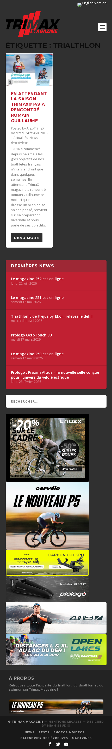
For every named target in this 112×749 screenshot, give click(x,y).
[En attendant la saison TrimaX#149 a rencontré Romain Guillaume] (29, 69)
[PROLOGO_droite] (47, 599)
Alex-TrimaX (35, 128)
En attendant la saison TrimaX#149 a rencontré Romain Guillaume (29, 107)
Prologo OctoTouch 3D (31, 335)
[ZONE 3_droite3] (56, 631)
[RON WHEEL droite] (47, 573)
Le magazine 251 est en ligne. (38, 297)
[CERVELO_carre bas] (47, 547)
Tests (44, 732)
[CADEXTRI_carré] (47, 479)
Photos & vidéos (69, 732)
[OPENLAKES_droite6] (56, 662)
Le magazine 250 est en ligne (37, 354)
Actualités (21, 138)
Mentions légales (65, 721)
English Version (94, 3)
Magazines (82, 738)
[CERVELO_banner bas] (56, 713)
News (33, 138)
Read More (26, 238)
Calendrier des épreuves (44, 738)
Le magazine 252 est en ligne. (38, 279)
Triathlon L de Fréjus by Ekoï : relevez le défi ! (51, 316)
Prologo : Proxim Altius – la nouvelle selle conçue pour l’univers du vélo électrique (55, 374)
